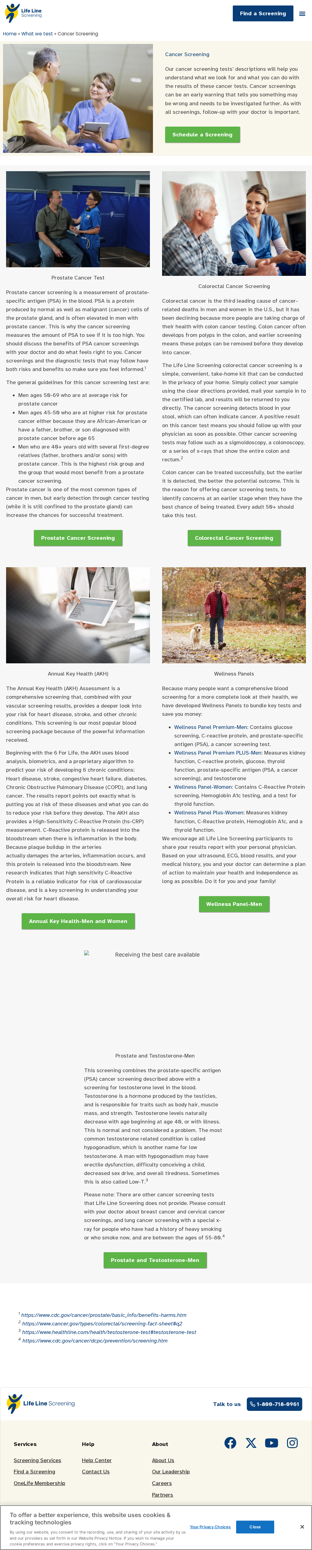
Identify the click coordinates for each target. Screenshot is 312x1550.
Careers (162, 1483)
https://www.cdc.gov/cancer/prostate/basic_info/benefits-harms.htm (103, 1315)
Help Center (97, 1460)
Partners (162, 1494)
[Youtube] (272, 1443)
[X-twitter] (251, 1443)
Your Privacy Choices (210, 1526)
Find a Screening (34, 1471)
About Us (163, 1460)
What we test (37, 34)
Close (255, 1526)
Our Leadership (171, 1471)
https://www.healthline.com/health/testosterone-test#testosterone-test (109, 1332)
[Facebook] (230, 1443)
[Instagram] (292, 1443)
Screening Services (37, 1460)
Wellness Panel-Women (203, 787)
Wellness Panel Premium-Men (210, 727)
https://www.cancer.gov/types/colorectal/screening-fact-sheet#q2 (102, 1323)
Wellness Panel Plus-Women (208, 812)
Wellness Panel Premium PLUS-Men (217, 752)
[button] (302, 13)
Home (10, 34)
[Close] (302, 1527)
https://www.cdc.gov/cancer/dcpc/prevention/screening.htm (95, 1340)
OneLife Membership (39, 1483)
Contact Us (96, 1471)
